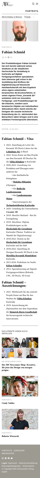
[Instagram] (3, 458)
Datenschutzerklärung (28, 463)
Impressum (12, 463)
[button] (37, 4)
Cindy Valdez (8, 403)
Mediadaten (8, 453)
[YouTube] (12, 458)
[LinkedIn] (6, 458)
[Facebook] (9, 458)
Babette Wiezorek (10, 436)
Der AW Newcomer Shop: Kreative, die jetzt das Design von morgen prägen (19, 367)
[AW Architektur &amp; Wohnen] (7, 4)
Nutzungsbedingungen (11, 466)
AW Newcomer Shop (11, 361)
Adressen (19, 451)
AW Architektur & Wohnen (12, 17)
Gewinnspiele (28, 466)
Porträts (27, 17)
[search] (33, 4)
